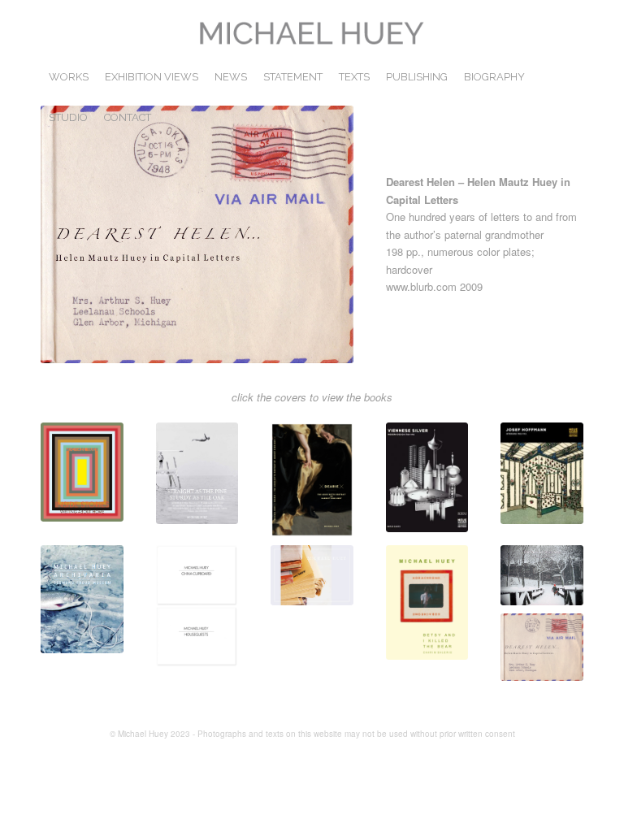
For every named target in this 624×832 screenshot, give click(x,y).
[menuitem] (69, 77)
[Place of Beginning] (541, 574)
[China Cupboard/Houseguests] (197, 605)
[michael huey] (312, 36)
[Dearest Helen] (541, 647)
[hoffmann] (541, 472)
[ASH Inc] (312, 574)
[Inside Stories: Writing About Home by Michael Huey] (82, 472)
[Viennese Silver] (427, 477)
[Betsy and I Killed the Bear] (427, 602)
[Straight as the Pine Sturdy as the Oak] (197, 473)
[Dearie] (312, 479)
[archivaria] (82, 598)
